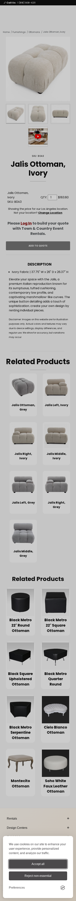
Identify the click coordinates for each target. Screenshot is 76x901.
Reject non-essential (38, 875)
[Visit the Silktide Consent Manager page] (62, 887)
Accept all (38, 864)
